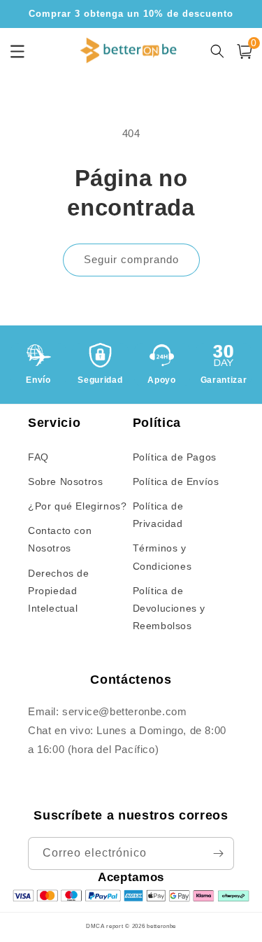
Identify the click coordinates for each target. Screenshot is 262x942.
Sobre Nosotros (65, 481)
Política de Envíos (176, 481)
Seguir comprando (131, 259)
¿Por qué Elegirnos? (77, 506)
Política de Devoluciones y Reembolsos (169, 608)
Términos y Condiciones (162, 556)
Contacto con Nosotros (60, 539)
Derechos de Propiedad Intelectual (58, 591)
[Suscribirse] (218, 853)
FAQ (38, 457)
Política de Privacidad (158, 514)
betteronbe (161, 925)
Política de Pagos (175, 457)
